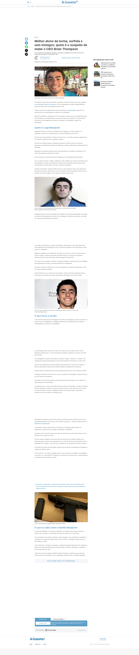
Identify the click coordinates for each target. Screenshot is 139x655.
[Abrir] (28, 2)
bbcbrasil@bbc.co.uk (45, 58)
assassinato (40, 104)
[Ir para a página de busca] (30, 2)
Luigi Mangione (72, 110)
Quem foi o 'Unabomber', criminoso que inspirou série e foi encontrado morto (60, 484)
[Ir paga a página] (26, 39)
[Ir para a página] (70, 2)
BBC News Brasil (45, 57)
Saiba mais (81, 630)
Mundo (32, 6)
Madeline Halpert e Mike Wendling (71, 57)
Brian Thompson (51, 104)
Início (29, 6)
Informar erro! (43, 623)
